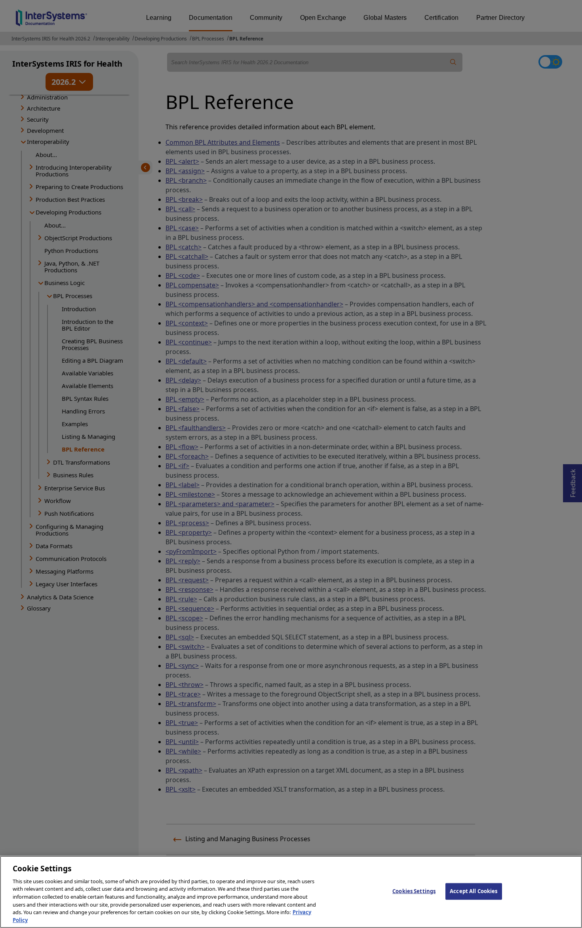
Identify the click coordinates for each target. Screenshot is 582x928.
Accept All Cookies (473, 891)
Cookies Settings (414, 891)
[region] (291, 892)
